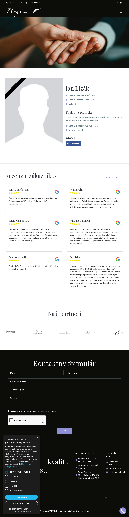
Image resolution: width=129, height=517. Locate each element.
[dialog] (21, 474)
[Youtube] (121, 3)
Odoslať (64, 430)
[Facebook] (117, 3)
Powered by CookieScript (21, 512)
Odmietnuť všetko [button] (21, 503)
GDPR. (55, 411)
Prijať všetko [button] (21, 497)
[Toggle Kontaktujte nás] (122, 510)
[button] (73, 143)
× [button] (37, 438)
